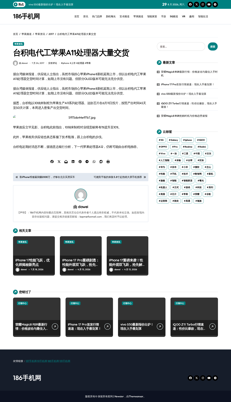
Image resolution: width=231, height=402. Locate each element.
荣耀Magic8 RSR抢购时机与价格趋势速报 (184, 115)
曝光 (201, 180)
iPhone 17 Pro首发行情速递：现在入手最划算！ (188, 84)
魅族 (199, 200)
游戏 (188, 187)
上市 (73, 63)
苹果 (88, 63)
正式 (176, 187)
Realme (188, 146)
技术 (186, 173)
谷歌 (208, 194)
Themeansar (136, 396)
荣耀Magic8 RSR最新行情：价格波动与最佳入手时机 (189, 73)
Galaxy (174, 140)
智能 (174, 180)
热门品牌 (97, 16)
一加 (174, 153)
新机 (211, 173)
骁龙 (176, 200)
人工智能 (165, 160)
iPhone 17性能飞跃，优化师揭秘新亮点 (32, 262)
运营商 (164, 200)
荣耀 (197, 194)
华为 (163, 167)
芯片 (174, 194)
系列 (211, 187)
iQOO (202, 140)
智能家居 (152, 16)
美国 (163, 194)
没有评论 (52, 63)
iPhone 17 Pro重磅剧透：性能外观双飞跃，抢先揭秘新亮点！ (80, 264)
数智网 (198, 173)
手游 (163, 16)
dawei (83, 206)
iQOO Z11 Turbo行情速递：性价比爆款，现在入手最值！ (189, 105)
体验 (178, 160)
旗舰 (163, 180)
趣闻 (191, 16)
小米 (186, 167)
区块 (201, 160)
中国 (197, 153)
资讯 (85, 16)
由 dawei (23, 63)
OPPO (164, 146)
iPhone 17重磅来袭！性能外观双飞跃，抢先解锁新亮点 (127, 264)
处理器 (81, 63)
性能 (163, 173)
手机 (174, 173)
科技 (199, 187)
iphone (65, 63)
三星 (186, 153)
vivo (163, 153)
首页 (76, 16)
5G (162, 140)
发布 (174, 167)
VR (183, 16)
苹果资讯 (18, 44)
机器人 (164, 187)
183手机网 (53, 361)
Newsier (119, 396)
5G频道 (174, 16)
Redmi (202, 146)
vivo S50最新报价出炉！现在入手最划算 (183, 93)
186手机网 (26, 16)
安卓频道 (124, 16)
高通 (188, 200)
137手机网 (31, 361)
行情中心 (22, 303)
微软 (197, 167)
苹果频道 (138, 16)
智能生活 (203, 16)
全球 (190, 160)
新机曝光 (111, 16)
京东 (209, 153)
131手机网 (64, 361)
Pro (176, 146)
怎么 (208, 167)
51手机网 (42, 361)
